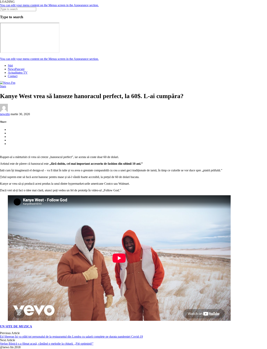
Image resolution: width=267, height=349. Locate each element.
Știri (10, 65)
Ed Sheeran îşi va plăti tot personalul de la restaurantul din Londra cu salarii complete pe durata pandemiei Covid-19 (71, 336)
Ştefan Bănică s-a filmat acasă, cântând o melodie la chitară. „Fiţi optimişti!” (46, 343)
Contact (12, 76)
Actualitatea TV (18, 72)
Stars (3, 86)
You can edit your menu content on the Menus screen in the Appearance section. (49, 5)
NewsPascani (16, 69)
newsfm (5, 114)
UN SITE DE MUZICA (16, 326)
